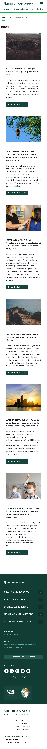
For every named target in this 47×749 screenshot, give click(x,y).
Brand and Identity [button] (16, 592)
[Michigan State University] (18, 4)
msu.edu (24, 736)
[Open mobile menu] (41, 4)
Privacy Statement (23, 726)
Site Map (23, 724)
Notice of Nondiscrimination (12, 739)
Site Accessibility (23, 729)
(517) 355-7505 (11, 634)
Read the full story (17, 104)
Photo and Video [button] (15, 599)
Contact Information (23, 721)
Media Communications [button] (19, 614)
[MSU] (23, 585)
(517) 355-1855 (13, 736)
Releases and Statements (23, 657)
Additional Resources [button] (18, 622)
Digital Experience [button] (16, 607)
